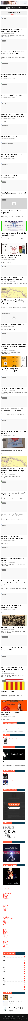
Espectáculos (5, 909)
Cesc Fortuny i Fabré (7, 786)
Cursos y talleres (6, 903)
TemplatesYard (18, 1019)
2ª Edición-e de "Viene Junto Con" (12, 388)
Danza (4, 904)
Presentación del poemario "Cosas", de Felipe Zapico (13, 494)
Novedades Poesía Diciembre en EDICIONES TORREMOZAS (11, 30)
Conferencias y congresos (8, 899)
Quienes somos (11, 1016)
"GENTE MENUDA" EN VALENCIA (12, 451)
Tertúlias (5, 943)
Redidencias (5, 932)
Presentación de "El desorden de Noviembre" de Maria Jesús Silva (12, 515)
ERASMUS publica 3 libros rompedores (10, 713)
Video (4, 946)
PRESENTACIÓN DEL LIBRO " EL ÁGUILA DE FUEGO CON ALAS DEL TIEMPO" (12, 669)
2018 (14, 969)
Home (6, 1016)
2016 (14, 973)
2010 (14, 986)
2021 (14, 962)
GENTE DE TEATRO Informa (10, 692)
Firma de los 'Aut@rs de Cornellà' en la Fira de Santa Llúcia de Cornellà (13, 115)
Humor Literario (6, 917)
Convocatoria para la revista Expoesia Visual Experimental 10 (12, 537)
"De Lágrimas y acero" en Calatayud (13, 193)
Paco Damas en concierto (9, 175)
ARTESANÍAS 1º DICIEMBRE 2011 (16, 996)
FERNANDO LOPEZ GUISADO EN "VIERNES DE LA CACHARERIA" (12, 410)
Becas (4, 891)
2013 (14, 980)
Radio (4, 930)
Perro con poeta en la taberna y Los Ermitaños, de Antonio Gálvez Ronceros (17, 1009)
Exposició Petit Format (9, 136)
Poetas (4, 928)
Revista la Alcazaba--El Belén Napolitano (11, 212)
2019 (14, 967)
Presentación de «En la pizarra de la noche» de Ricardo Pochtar (13, 53)
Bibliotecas (5, 892)
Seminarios (5, 937)
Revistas (4, 936)
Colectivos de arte (6, 895)
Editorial (4, 906)
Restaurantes (6, 935)
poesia (4, 925)
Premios (4, 929)
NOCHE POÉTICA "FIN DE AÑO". (11, 95)
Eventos (4, 910)
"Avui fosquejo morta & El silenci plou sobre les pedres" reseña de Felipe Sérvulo (14, 470)
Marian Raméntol (5, 33)
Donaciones (5, 905)
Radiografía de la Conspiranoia (9, 779)
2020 (14, 965)
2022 (14, 960)
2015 (14, 976)
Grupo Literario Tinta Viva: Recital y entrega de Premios (13, 234)
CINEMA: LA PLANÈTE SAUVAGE (12, 627)
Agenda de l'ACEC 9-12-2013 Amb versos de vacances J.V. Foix (12, 370)
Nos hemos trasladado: (10, 762)
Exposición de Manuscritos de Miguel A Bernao (14, 75)
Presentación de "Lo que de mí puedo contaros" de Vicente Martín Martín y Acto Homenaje (13, 583)
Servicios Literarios (7, 940)
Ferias (4, 912)
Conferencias (6, 898)
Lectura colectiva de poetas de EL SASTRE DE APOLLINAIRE (12, 256)
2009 (14, 989)
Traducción (5, 944)
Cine (4, 894)
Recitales (5, 931)
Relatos (4, 933)
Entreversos (5, 907)
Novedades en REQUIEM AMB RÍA (12, 324)
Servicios (5, 939)
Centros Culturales (7, 893)
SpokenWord (5, 941)
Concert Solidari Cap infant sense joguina (12, 559)
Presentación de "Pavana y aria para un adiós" (13, 432)
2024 (14, 956)
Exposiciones (5, 911)
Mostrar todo (14, 14)
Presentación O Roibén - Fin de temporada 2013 (11, 649)
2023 (14, 958)
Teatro (4, 942)
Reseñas (5, 934)
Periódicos (5, 923)
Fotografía (5, 915)
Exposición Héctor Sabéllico (15, 1001)
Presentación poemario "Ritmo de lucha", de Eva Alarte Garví (12, 606)
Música (4, 921)
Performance (6, 922)
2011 (14, 984)
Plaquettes (5, 924)
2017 (14, 971)
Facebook (17, 1016)
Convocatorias (6, 900)
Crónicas (5, 901)
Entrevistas (5, 908)
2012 (14, 982)
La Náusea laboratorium (8, 918)
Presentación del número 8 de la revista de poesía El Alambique (12, 279)
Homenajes (5, 916)
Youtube (22, 1016)
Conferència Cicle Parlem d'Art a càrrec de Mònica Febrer (12, 155)
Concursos (5, 897)
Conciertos (5, 896)
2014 (14, 978)
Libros (4, 920)
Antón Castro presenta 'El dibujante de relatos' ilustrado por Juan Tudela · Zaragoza (13, 346)
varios (4, 945)
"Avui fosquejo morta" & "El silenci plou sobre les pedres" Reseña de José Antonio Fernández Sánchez (13, 302)
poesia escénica (6, 927)
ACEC (4, 889)
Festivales (5, 913)
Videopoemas (6, 947)
